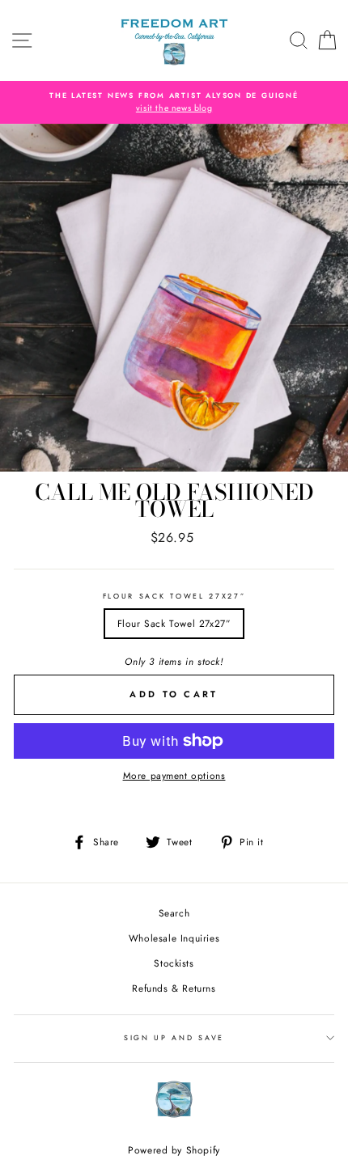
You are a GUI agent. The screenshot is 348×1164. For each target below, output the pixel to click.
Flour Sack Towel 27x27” (174, 595)
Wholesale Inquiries (174, 938)
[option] (174, 102)
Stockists (173, 963)
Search (174, 913)
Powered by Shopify (174, 1150)
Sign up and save (174, 1037)
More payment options (174, 775)
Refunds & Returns (173, 988)
